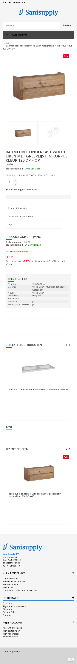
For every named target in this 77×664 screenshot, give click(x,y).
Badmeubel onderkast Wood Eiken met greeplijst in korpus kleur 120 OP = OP (35, 495)
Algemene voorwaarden (15, 606)
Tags (10, 224)
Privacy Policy (10, 612)
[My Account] (4, 2)
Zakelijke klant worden (14, 581)
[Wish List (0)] (10, 2)
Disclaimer (8, 609)
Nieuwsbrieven (10, 636)
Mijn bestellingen (11, 630)
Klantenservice (10, 584)
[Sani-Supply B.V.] (38, 12)
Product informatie (17, 208)
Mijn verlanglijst (11, 633)
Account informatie (12, 627)
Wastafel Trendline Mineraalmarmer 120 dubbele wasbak (38, 389)
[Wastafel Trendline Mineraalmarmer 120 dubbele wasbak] (38, 368)
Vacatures (8, 587)
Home (6, 42)
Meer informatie (46, 175)
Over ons (7, 603)
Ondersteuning (10, 578)
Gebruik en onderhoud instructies (20, 590)
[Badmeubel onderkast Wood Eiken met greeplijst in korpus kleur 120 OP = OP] (22, 132)
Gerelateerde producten (20, 216)
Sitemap (7, 615)
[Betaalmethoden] (71, 659)
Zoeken (67, 25)
